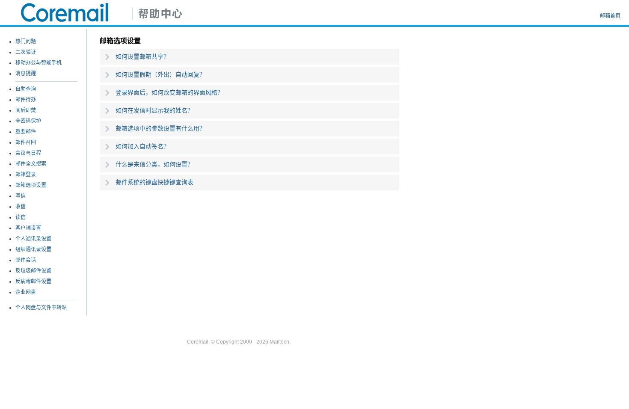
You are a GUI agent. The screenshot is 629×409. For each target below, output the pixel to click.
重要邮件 (25, 132)
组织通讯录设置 (33, 249)
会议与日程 (28, 153)
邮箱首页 (610, 16)
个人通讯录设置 (33, 239)
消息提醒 (25, 74)
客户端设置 (28, 228)
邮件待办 (25, 100)
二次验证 (25, 52)
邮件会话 (25, 260)
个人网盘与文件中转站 (41, 308)
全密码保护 (28, 121)
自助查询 (25, 89)
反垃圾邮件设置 (33, 271)
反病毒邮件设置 (33, 282)
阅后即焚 (25, 110)
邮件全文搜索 (30, 164)
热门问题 (25, 41)
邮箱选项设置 (30, 185)
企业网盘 (25, 292)
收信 (20, 207)
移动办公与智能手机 (38, 63)
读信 (20, 217)
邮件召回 (25, 142)
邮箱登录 (25, 175)
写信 (20, 196)
